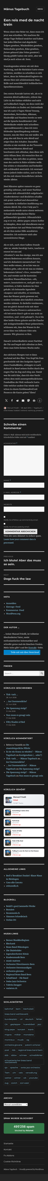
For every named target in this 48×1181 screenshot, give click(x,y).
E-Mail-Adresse (12, 492)
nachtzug (31, 410)
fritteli (15, 800)
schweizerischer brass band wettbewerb (18, 1061)
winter (17, 1078)
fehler (39, 1019)
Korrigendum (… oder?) (30, 755)
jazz (39, 1024)
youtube (33, 1078)
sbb (6, 1055)
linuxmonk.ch (13, 913)
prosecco (39, 410)
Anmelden (11, 603)
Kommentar (10, 443)
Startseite (8, 1143)
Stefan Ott (11, 920)
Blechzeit (10, 943)
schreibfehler (36, 1055)
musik (20, 1040)
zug (6, 1083)
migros (8, 1035)
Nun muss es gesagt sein (18, 715)
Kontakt (32, 647)
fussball (17, 410)
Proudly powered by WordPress (31, 1169)
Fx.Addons (9, 1155)
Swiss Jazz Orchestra (16, 981)
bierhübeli (28, 1009)
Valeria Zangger (14, 985)
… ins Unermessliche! (16, 701)
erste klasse (8, 410)
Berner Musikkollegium (17, 940)
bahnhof (9, 1009)
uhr (14, 1073)
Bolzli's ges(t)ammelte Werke (20, 906)
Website (8, 504)
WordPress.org (13, 613)
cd (21, 1019)
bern (18, 1009)
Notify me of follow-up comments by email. (21, 520)
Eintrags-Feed (13, 607)
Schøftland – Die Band (17, 978)
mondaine (29, 1035)
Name (7, 480)
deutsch (29, 1019)
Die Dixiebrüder (13, 950)
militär (17, 1035)
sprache (14, 1067)
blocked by (27, 1129)
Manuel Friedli (13, 408)
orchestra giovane (15, 971)
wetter (8, 1078)
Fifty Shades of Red (15, 722)
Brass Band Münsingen (17, 947)
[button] (6, 400)
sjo (6, 1067)
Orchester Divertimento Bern (20, 964)
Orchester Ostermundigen (19, 967)
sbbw (14, 1055)
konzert (21, 1029)
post (7, 1050)
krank (31, 1029)
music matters (13, 961)
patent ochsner (32, 1045)
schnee (23, 1055)
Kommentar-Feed (15, 610)
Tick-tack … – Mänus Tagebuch (21, 758)
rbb (13, 1050)
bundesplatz (11, 1019)
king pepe (10, 1029)
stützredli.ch (12, 886)
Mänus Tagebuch (16, 9)
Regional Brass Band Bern (18, 974)
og (27, 1040)
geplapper (15, 1024)
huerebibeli (29, 1024)
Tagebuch (38, 408)
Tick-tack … (12, 694)
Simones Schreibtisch (16, 916)
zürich (14, 1083)
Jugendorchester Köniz (17, 954)
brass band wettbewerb (16, 1014)
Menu (40, 9)
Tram (7, 1073)
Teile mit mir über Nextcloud (24, 652)
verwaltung (31, 1073)
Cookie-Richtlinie (12, 1161)
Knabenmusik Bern (15, 957)
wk (24, 1078)
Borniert (10, 909)
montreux (10, 1040)
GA (6, 1024)
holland (24, 410)
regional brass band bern (30, 1050)
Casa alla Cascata (14, 882)
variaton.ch (11, 988)
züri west (24, 1083)
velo (21, 1073)
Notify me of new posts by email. (17, 527)
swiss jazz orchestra (30, 1067)
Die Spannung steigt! (16, 708)
